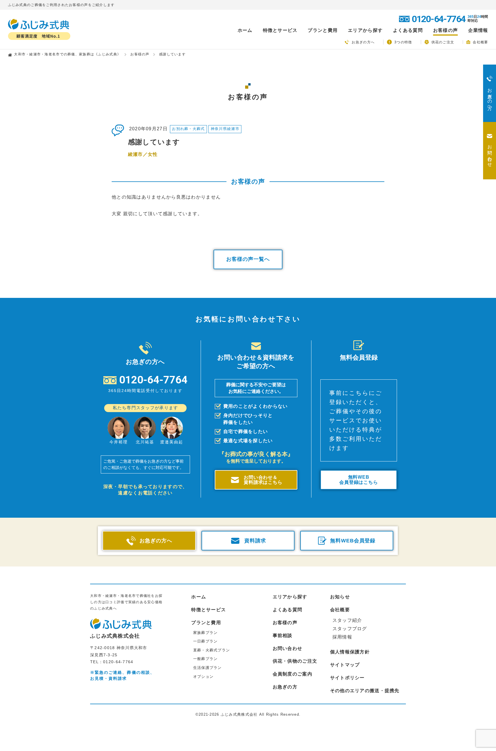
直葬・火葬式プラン (211, 650)
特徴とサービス (208, 609)
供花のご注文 (442, 42)
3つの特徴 (403, 42)
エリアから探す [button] (365, 30)
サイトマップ (345, 664)
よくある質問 (408, 30)
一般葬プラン (205, 659)
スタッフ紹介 (347, 620)
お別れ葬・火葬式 (188, 129)
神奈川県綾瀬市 (225, 129)
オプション (203, 676)
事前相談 (282, 635)
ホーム (245, 30)
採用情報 (342, 636)
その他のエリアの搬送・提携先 (365, 690)
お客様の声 (445, 30)
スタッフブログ (349, 628)
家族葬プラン (205, 632)
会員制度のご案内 (292, 674)
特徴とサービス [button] (280, 30)
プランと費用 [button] (323, 30)
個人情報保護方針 (350, 651)
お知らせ (340, 596)
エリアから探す (290, 596)
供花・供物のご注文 (295, 661)
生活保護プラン (207, 667)
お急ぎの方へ (363, 42)
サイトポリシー (347, 677)
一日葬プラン (205, 641)
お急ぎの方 (285, 686)
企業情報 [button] (478, 30)
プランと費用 (206, 622)
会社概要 (480, 42)
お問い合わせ (288, 648)
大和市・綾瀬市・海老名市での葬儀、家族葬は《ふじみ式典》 (67, 54)
